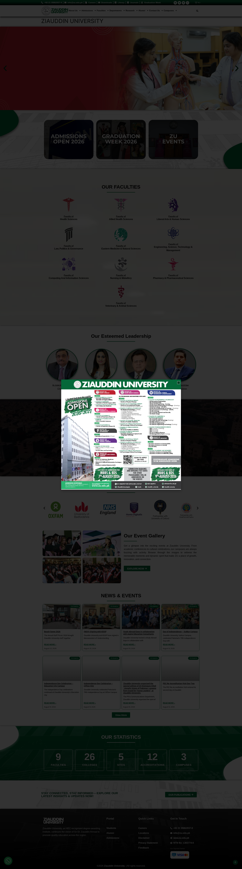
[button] (179, 383)
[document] (121, 434)
